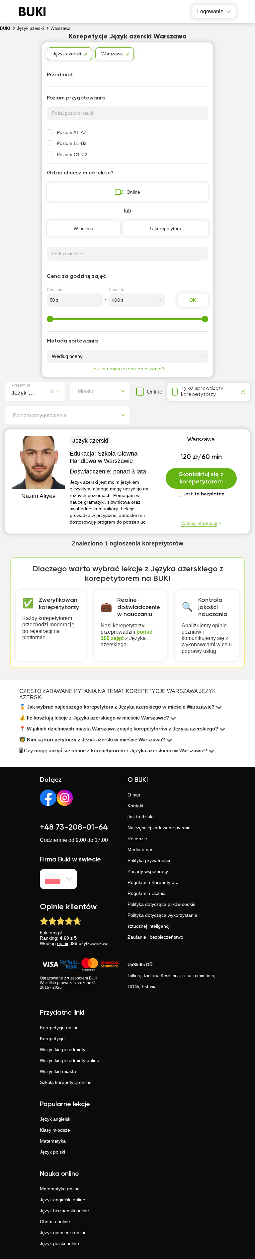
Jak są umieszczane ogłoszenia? (127, 369)
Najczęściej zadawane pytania (159, 827)
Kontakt (135, 805)
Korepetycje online (59, 1027)
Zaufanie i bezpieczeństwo (155, 937)
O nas (134, 794)
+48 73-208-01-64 (74, 827)
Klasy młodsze (55, 1130)
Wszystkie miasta (58, 1071)
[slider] (50, 319)
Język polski (52, 1152)
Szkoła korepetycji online (66, 1082)
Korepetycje (52, 1038)
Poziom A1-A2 (71, 132)
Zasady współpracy (148, 871)
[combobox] (13, 392)
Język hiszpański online (64, 1210)
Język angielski (55, 1119)
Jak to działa (141, 816)
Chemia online (55, 1221)
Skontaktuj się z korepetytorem (201, 478)
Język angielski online (62, 1199)
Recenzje (137, 838)
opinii (62, 943)
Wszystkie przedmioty (62, 1049)
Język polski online (59, 1243)
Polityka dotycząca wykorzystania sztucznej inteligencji (162, 921)
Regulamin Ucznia (147, 893)
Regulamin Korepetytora (153, 882)
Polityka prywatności (149, 860)
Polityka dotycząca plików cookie (162, 904)
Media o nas (140, 849)
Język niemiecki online (63, 1232)
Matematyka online (60, 1188)
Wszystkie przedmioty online (69, 1060)
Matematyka (53, 1141)
